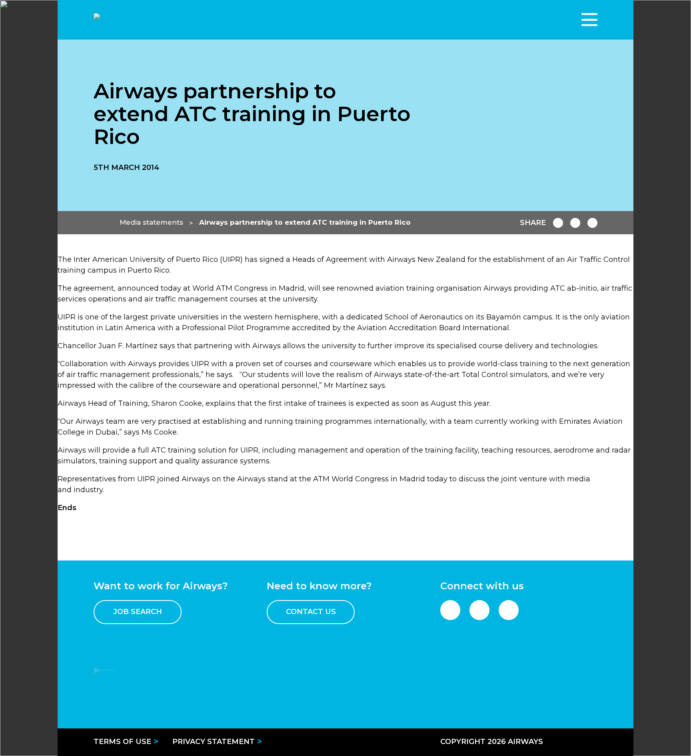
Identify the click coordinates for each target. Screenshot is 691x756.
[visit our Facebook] (450, 610)
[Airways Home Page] (148, 19)
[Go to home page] (102, 222)
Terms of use (122, 741)
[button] (589, 19)
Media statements (151, 222)
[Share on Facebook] (558, 223)
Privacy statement (213, 741)
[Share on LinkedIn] (575, 223)
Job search (137, 611)
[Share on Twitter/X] (592, 223)
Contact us (311, 611)
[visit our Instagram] (509, 610)
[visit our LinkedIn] (479, 610)
